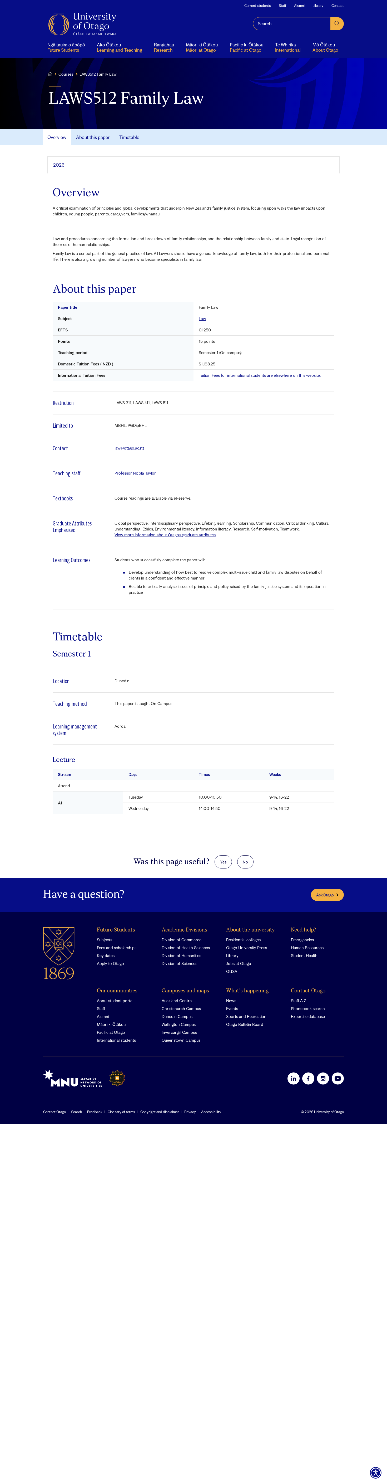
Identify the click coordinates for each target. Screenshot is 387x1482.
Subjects (104, 940)
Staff (282, 5)
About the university (250, 930)
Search (76, 1112)
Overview (56, 137)
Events (232, 1008)
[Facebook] (308, 1078)
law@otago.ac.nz (129, 448)
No (245, 862)
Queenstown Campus (181, 1040)
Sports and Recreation (246, 1016)
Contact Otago (308, 991)
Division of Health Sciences (186, 947)
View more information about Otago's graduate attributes (165, 535)
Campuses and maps (185, 991)
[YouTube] (338, 1078)
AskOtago (325, 895)
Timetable (129, 137)
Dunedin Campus (177, 1016)
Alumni (299, 5)
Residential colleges (243, 940)
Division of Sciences (179, 963)
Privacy (190, 1112)
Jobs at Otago (238, 963)
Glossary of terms (121, 1112)
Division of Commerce (181, 940)
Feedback (94, 1112)
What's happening (247, 991)
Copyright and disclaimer (159, 1112)
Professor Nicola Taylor (135, 473)
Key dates (106, 955)
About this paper (93, 137)
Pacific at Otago (111, 1032)
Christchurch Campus (181, 1008)
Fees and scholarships (116, 947)
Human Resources (307, 947)
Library (318, 5)
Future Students (116, 930)
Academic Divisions (184, 930)
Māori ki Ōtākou (111, 1024)
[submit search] (337, 23)
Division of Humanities (181, 955)
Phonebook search (308, 1008)
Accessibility (211, 1112)
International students (116, 1040)
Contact (337, 5)
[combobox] (292, 23)
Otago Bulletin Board (244, 1024)
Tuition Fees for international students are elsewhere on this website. (260, 375)
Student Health (304, 955)
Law (202, 318)
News (231, 1000)
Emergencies (302, 940)
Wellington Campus (179, 1024)
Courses (65, 74)
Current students (257, 5)
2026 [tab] (58, 164)
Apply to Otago (110, 963)
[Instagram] (323, 1078)
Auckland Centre (177, 1000)
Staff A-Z (298, 1000)
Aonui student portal (115, 1000)
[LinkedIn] (293, 1078)
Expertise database (308, 1016)
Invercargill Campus (179, 1032)
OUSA (231, 971)
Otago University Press (246, 947)
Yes (223, 862)
